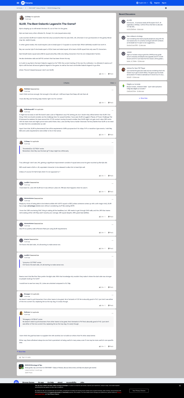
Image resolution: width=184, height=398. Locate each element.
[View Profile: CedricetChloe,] (123, 86)
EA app (41, 382)
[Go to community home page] (27, 3)
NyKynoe (27, 312)
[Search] (151, 3)
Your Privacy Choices (139, 390)
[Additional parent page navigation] (25, 8)
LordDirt (27, 182)
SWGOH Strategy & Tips (53, 8)
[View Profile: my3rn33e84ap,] (123, 22)
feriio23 (129, 77)
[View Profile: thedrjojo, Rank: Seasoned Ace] (21, 90)
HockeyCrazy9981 (132, 45)
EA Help (51, 382)
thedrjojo (27, 89)
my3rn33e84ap (131, 29)
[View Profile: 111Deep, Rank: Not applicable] (21, 17)
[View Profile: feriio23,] (123, 70)
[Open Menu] (166, 8)
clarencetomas (29, 198)
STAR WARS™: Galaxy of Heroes (37, 8)
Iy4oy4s (26, 239)
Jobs (82, 382)
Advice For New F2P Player (136, 68)
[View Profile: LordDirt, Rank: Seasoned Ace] (21, 183)
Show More (22, 352)
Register (157, 3)
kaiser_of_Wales (132, 61)
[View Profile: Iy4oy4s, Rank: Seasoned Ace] (21, 240)
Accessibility (71, 382)
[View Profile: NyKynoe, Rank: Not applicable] (21, 313)
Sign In (164, 3)
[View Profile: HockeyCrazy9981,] (123, 38)
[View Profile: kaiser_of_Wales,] (123, 54)
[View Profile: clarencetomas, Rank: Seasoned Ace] (21, 199)
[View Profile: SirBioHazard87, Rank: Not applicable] (21, 110)
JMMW (129, 52)
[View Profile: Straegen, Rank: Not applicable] (21, 295)
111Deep (28, 17)
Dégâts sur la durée (133, 84)
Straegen (27, 294)
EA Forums (19, 8)
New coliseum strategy (135, 36)
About (60, 382)
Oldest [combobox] (113, 83)
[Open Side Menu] (18, 2)
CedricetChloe (131, 91)
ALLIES (129, 20)
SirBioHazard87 (29, 109)
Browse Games (28, 382)
